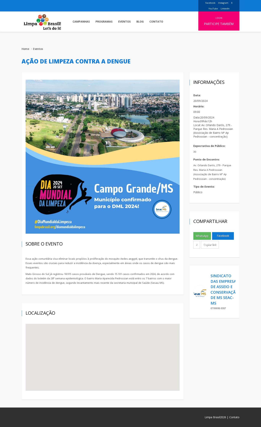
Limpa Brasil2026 (215, 417)
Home (25, 49)
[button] (81, 21)
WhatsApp (202, 236)
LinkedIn (225, 8)
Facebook (210, 2)
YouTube (213, 8)
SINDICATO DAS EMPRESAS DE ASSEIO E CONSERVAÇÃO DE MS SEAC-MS (225, 289)
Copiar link (209, 244)
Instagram (223, 2)
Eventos (38, 49)
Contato (234, 417)
